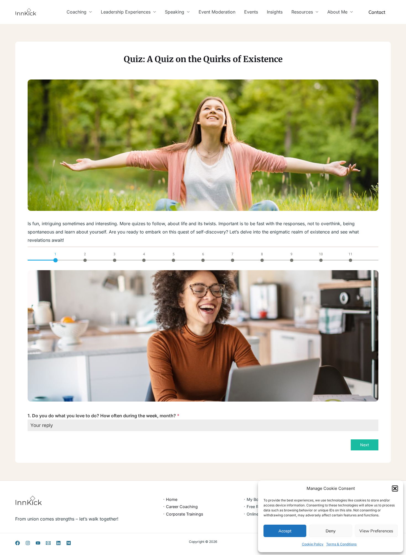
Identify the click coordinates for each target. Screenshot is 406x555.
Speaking (174, 12)
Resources (302, 12)
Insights (275, 12)
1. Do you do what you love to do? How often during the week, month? (104, 415)
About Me (337, 12)
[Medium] (68, 543)
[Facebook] (17, 543)
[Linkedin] (58, 543)
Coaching (76, 12)
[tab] (55, 257)
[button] (395, 488)
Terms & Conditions (341, 544)
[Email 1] (48, 543)
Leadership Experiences (126, 12)
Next (364, 444)
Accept (284, 530)
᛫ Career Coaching (180, 506)
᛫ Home (170, 499)
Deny (331, 530)
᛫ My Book (253, 499)
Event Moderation (217, 12)
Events (251, 12)
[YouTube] (38, 543)
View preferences (376, 530)
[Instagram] (27, 543)
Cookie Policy (312, 544)
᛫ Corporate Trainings (183, 514)
